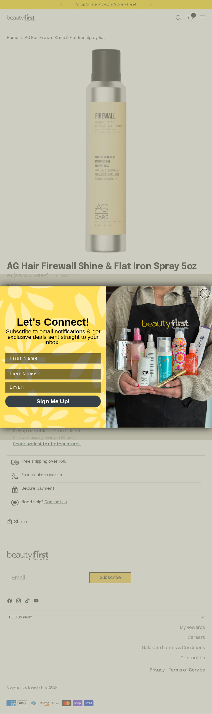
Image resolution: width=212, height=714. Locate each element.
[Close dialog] (205, 293)
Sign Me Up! (53, 401)
